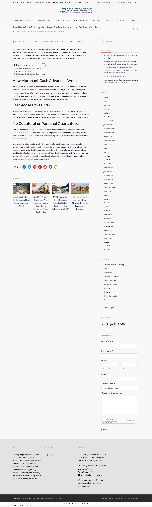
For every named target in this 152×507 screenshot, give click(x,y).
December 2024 (109, 176)
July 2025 (106, 148)
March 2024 (107, 211)
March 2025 (107, 164)
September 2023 (109, 234)
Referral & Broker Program (111, 2)
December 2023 (109, 222)
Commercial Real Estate (24, 21)
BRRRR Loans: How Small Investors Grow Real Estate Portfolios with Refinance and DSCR (60, 203)
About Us (109, 21)
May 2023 (107, 250)
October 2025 (108, 136)
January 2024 (108, 219)
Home (99, 2)
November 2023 (109, 226)
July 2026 (106, 101)
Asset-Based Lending (62, 21)
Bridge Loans (108, 273)
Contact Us (136, 2)
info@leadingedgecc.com (23, 2)
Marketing (107, 300)
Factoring (107, 288)
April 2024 (107, 207)
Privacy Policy (84, 503)
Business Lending (44, 21)
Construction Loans (110, 280)
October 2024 (108, 183)
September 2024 (109, 187)
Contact (136, 498)
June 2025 (107, 152)
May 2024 (107, 203)
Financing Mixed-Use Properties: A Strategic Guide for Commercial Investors (80, 203)
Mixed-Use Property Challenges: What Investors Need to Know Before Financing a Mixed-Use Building (121, 63)
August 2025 (108, 144)
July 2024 (106, 195)
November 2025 (109, 133)
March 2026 (107, 117)
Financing (107, 292)
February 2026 (108, 121)
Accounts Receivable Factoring (114, 265)
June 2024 (107, 199)
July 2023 (106, 242)
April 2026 (107, 113)
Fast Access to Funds (23, 71)
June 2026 (107, 105)
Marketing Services (81, 21)
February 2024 (108, 215)
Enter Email (105, 369)
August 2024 (108, 191)
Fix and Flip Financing (111, 296)
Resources (97, 21)
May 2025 (107, 156)
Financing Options (108, 498)
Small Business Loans (111, 304)
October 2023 (108, 230)
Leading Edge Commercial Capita (59, 156)
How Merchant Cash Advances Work (29, 68)
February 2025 (108, 168)
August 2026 (108, 97)
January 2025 (108, 172)
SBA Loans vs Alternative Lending (115, 76)
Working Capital (109, 308)
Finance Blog (127, 2)
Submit (105, 429)
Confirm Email (126, 369)
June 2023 (107, 246)
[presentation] (118, 419)
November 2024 (109, 179)
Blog (17, 31)
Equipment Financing (111, 284)
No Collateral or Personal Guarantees (30, 74)
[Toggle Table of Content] (42, 65)
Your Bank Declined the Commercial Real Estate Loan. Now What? (121, 57)
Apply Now (131, 21)
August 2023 (108, 238)
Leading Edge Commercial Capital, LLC (46, 42)
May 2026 (107, 109)
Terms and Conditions (70, 503)
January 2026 (108, 125)
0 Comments (77, 41)
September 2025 (109, 140)
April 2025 (107, 160)
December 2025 (109, 129)
